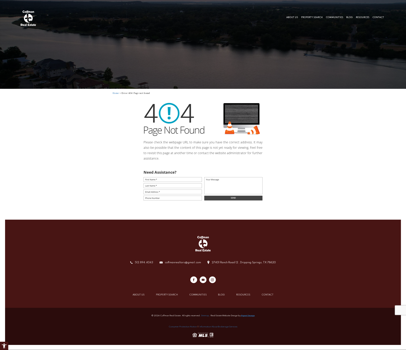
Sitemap (205, 316)
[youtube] (203, 279)
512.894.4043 (144, 262)
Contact (378, 17)
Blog (349, 17)
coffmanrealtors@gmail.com (183, 262)
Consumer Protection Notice (183, 327)
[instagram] (212, 279)
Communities (334, 17)
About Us (292, 17)
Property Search (312, 17)
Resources (362, 17)
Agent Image (248, 316)
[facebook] (193, 279)
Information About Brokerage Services (218, 327)
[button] (4, 346)
